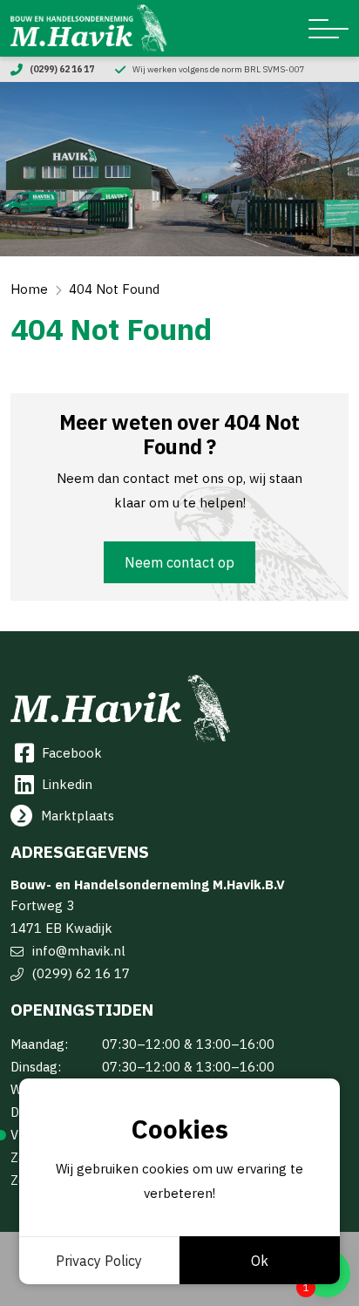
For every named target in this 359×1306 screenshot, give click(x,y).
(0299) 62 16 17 (81, 973)
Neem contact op (179, 562)
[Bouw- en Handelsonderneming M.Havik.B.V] (88, 28)
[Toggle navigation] (328, 29)
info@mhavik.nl (78, 950)
